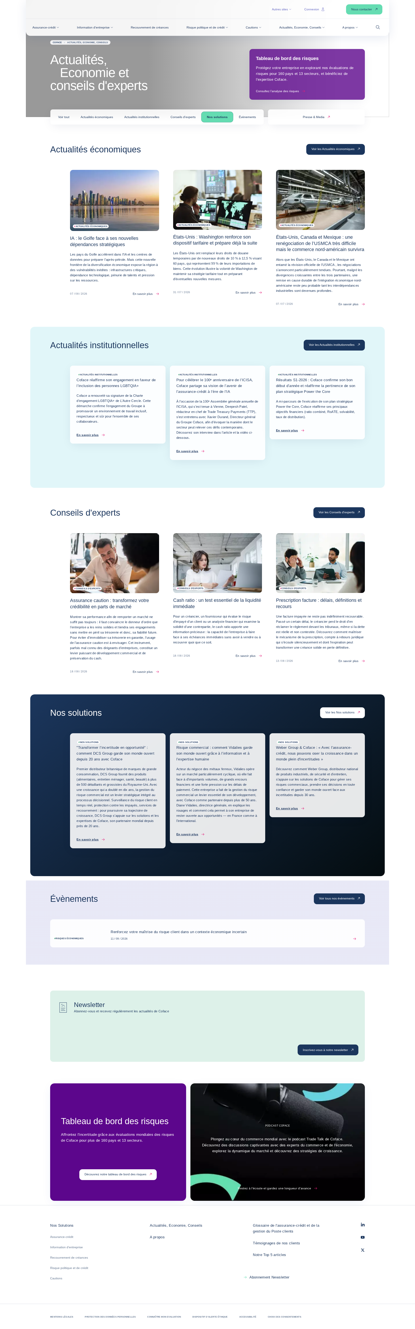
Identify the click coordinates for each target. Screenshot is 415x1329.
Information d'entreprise (66, 1247)
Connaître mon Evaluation (164, 1317)
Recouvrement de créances (69, 1257)
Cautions (56, 1278)
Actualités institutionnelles (141, 117)
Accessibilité (248, 1317)
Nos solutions (217, 117)
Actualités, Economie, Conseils (176, 1225)
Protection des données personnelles (110, 1317)
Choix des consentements (284, 1317)
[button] (45, 27)
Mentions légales (61, 1317)
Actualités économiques (97, 117)
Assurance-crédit (61, 1237)
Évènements (247, 117)
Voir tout (63, 117)
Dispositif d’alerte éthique (210, 1317)
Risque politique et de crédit (69, 1268)
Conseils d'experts (183, 117)
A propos (157, 1237)
